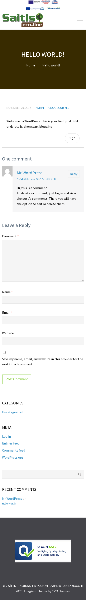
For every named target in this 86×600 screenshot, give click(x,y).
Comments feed (13, 450)
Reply (73, 174)
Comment (10, 236)
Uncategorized (59, 108)
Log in (6, 436)
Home (30, 65)
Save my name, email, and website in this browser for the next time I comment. (42, 361)
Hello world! (9, 503)
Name (7, 292)
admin (40, 108)
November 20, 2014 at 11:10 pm (36, 179)
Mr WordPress (30, 172)
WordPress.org (12, 457)
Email (7, 312)
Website (8, 333)
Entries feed (10, 443)
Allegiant (30, 591)
